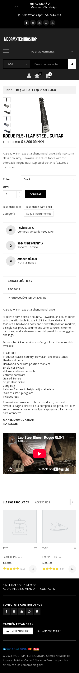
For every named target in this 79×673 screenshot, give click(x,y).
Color (6, 179)
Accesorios (42, 502)
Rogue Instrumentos (38, 213)
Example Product (13, 556)
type (5, 548)
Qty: (6, 186)
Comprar (35, 194)
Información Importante (27, 297)
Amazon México (52, 631)
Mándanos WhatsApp (43, 7)
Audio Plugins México (19, 588)
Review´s (14, 289)
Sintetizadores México (19, 585)
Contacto (47, 588)
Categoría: (9, 213)
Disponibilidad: (12, 207)
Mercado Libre (20, 631)
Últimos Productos (16, 502)
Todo (9, 64)
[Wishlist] (35, 548)
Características (20, 281)
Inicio (9, 90)
